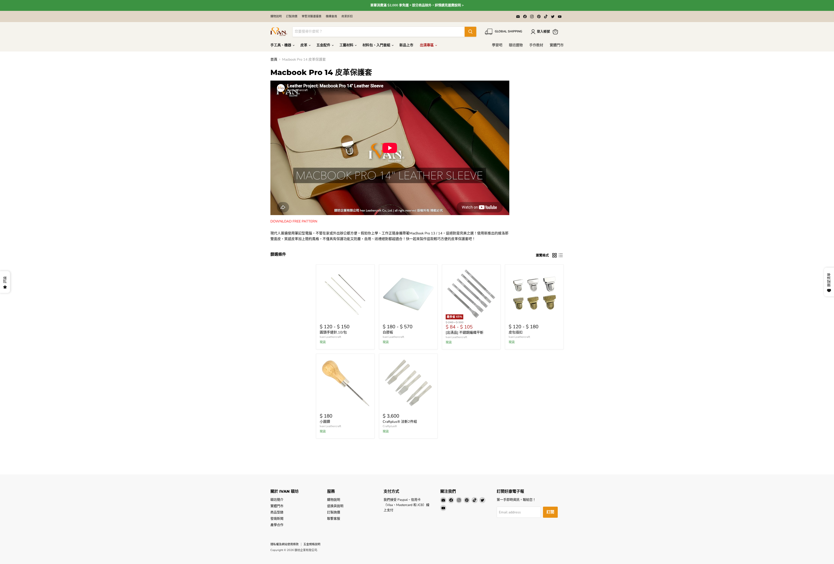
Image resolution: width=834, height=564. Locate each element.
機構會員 (331, 16)
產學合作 (276, 525)
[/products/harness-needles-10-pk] (345, 293)
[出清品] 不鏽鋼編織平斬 (464, 332)
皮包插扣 (516, 332)
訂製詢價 (291, 16)
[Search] (470, 32)
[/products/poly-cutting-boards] (408, 293)
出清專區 (427, 45)
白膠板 (388, 332)
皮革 (304, 45)
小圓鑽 (325, 421)
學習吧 (497, 45)
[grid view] (554, 255)
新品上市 (406, 45)
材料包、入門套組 (376, 45)
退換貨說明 (335, 506)
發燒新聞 (276, 518)
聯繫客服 (333, 518)
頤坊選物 (516, 45)
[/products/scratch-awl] (345, 383)
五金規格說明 (311, 544)
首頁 (273, 59)
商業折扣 (347, 16)
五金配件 (323, 45)
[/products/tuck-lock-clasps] (534, 293)
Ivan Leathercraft (330, 337)
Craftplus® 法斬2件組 (400, 421)
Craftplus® (390, 426)
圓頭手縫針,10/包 (333, 332)
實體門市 (557, 45)
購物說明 (276, 16)
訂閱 (550, 512)
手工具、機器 (281, 45)
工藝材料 (346, 45)
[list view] (561, 255)
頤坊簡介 (276, 500)
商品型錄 (276, 512)
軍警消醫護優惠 (311, 16)
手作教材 (536, 45)
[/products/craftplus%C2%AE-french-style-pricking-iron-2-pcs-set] (408, 383)
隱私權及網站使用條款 (284, 544)
